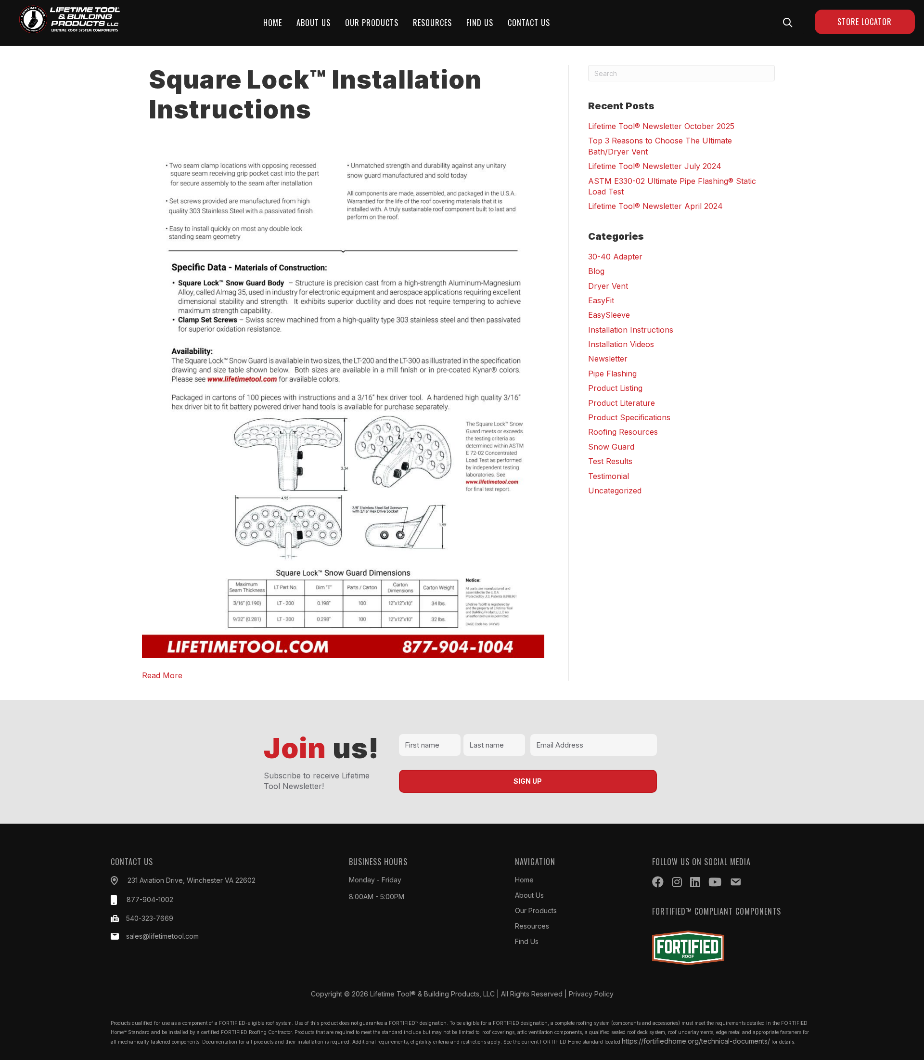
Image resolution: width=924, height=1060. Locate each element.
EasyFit (601, 300)
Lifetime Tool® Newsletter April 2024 (655, 206)
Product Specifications (629, 417)
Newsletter (608, 358)
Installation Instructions (630, 330)
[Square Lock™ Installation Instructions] (343, 396)
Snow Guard (611, 447)
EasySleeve (609, 315)
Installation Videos (621, 344)
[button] (787, 22)
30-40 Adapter (615, 256)
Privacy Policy (591, 994)
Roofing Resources (623, 432)
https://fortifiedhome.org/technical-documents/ (696, 1041)
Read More (162, 675)
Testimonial (608, 476)
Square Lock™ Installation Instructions (315, 95)
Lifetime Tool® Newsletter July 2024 (654, 166)
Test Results (610, 461)
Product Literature (621, 403)
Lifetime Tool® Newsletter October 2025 (661, 126)
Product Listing (615, 388)
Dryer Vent (608, 286)
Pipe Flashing (612, 373)
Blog (596, 271)
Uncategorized (615, 490)
